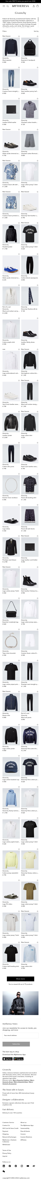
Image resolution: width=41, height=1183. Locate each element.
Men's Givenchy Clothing (21, 1080)
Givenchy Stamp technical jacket (13, 811)
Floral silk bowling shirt (28, 497)
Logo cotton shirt (26, 435)
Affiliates (23, 1140)
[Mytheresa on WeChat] (4, 1171)
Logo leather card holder (29, 560)
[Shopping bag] (37, 6)
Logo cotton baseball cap (11, 779)
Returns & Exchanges (9, 1137)
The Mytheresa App (27, 1125)
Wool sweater (7, 60)
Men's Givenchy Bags (21, 1082)
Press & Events (25, 1131)
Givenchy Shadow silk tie (29, 309)
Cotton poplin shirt (9, 342)
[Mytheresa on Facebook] (10, 1166)
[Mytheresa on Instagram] (22, 1166)
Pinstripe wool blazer (9, 560)
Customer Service (8, 1122)
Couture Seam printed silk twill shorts (15, 215)
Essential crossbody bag (10, 622)
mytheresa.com (24, 1178)
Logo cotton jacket (9, 748)
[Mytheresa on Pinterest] (16, 1166)
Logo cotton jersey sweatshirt (30, 622)
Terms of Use (7, 1150)
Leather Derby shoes (28, 342)
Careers (23, 1134)
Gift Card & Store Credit (10, 1128)
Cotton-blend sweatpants (29, 278)
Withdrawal (6, 1144)
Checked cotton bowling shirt (30, 122)
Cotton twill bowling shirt (11, 966)
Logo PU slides (7, 904)
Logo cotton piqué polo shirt (12, 684)
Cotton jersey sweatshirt (10, 873)
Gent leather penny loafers (30, 91)
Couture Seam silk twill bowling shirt (14, 184)
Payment (5, 1131)
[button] (19, 36)
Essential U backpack (28, 60)
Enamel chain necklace (10, 497)
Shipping (6, 1134)
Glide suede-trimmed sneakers (13, 153)
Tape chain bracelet (9, 653)
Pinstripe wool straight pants (30, 684)
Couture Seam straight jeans (12, 91)
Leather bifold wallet (9, 122)
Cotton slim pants (8, 466)
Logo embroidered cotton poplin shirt (15, 373)
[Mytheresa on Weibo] (34, 1166)
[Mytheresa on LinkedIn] (4, 1166)
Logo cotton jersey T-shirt (29, 184)
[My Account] (34, 6)
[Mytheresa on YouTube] (28, 1166)
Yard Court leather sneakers (12, 404)
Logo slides (6, 529)
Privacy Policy (7, 1153)
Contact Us (6, 1125)
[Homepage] (20, 6)
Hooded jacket (7, 247)
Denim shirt (6, 715)
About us (23, 1122)
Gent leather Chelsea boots (30, 591)
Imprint (5, 1156)
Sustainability (25, 1128)
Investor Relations (26, 1137)
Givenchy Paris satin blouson (30, 748)
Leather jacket (7, 435)
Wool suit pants (26, 717)
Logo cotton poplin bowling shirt (13, 842)
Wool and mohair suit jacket (12, 311)
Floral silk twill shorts (28, 529)
